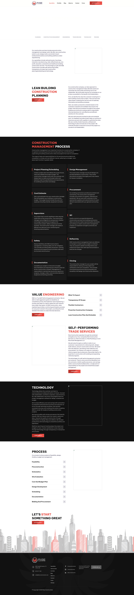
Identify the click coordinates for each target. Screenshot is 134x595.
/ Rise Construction (71, 572)
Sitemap (52, 582)
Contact (77, 3)
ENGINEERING (66, 37)
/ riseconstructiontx (71, 566)
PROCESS (96, 37)
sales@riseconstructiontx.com (41, 574)
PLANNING (38, 37)
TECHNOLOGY (87, 37)
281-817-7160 (38, 571)
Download (95, 567)
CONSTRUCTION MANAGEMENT (52, 37)
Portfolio (59, 3)
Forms (83, 3)
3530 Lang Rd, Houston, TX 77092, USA (40, 567)
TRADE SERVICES (77, 37)
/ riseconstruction (71, 569)
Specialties (52, 3)
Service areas (54, 568)
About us (71, 3)
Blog (65, 3)
